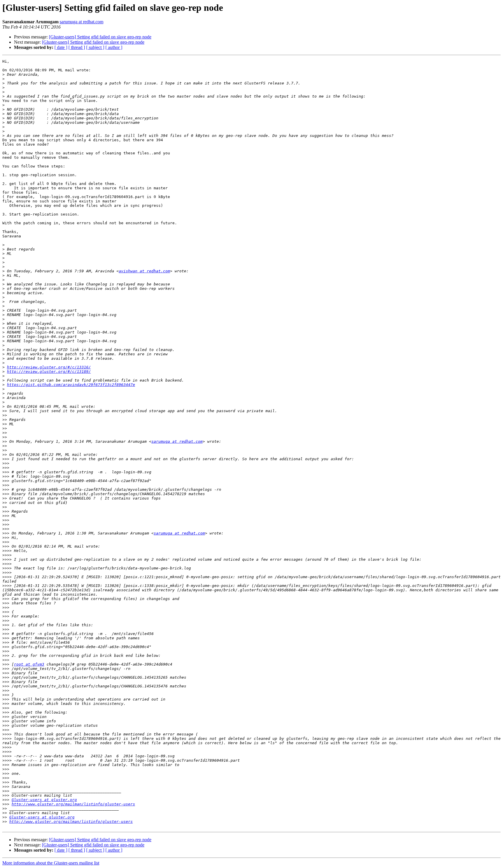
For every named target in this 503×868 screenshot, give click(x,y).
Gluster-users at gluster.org (44, 800)
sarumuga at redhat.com (81, 21)
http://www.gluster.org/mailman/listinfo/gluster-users (73, 804)
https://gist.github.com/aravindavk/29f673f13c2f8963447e (71, 384)
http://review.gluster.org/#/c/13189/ (49, 371)
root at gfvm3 (29, 664)
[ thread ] (76, 47)
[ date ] (60, 47)
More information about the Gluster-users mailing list (50, 862)
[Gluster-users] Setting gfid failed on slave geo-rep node (100, 36)
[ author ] (113, 47)
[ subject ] (95, 47)
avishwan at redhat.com (144, 271)
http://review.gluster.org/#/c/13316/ (49, 367)
